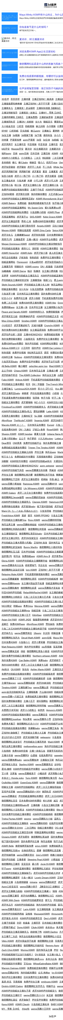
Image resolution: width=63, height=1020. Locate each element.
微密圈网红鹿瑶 (29, 579)
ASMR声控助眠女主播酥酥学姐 (31, 560)
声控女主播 (7, 474)
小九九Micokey (45, 438)
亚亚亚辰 (25, 864)
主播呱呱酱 (32, 692)
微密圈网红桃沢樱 (24, 474)
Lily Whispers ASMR (34, 488)
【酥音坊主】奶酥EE (49, 886)
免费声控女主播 (32, 981)
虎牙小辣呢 (34, 298)
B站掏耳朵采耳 (34, 352)
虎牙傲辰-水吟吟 (10, 918)
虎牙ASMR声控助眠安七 (44, 990)
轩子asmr (6, 868)
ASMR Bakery (9, 203)
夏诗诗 (28, 149)
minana (33, 882)
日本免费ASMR (9, 642)
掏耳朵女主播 (49, 375)
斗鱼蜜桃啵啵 (21, 882)
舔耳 (30, 515)
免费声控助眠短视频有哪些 (15, 189)
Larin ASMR (29, 909)
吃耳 (28, 384)
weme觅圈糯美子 (27, 773)
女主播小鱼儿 (54, 954)
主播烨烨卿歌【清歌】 (13, 117)
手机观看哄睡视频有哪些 (37, 574)
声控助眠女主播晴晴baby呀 (15, 805)
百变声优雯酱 (8, 791)
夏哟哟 (56, 130)
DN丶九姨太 (25, 429)
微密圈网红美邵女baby (30, 533)
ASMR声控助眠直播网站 (14, 207)
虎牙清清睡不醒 (31, 737)
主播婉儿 (46, 130)
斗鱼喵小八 (24, 642)
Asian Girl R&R (9, 619)
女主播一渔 (21, 307)
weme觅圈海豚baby (12, 760)
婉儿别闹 (40, 126)
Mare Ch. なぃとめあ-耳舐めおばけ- (20, 511)
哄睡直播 (55, 633)
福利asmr (6, 153)
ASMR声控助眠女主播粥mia (16, 610)
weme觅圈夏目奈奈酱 (36, 470)
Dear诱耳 (6, 443)
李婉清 (52, 470)
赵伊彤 (57, 764)
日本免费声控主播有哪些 (36, 977)
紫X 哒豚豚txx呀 (53, 207)
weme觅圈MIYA (49, 484)
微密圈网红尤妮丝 (41, 868)
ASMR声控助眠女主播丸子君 (16, 990)
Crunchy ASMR (52, 325)
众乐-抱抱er (44, 972)
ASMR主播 (7, 357)
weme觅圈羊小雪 (42, 719)
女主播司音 (20, 144)
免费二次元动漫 (9, 302)
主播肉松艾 (27, 416)
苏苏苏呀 (15, 99)
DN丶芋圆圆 (38, 384)
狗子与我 (45, 398)
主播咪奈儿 (7, 108)
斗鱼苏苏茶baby (10, 361)
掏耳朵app (50, 452)
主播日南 (45, 153)
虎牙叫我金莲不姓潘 (26, 941)
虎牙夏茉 (36, 171)
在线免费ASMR (9, 429)
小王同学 (25, 348)
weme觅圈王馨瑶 (10, 895)
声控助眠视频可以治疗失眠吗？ (17, 954)
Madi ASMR (54, 742)
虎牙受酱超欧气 (22, 325)
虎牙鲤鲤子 (55, 660)
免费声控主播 (20, 298)
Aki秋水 (5, 669)
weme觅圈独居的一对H (28, 791)
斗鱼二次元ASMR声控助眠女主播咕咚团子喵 (24, 628)
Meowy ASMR (9, 230)
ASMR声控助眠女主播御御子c (17, 873)
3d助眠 (55, 140)
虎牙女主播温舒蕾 (11, 221)
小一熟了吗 (37, 176)
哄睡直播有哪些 (9, 289)
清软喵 (35, 248)
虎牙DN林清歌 (44, 683)
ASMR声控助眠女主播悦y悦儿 (17, 411)
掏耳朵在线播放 (9, 257)
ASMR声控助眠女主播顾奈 (15, 823)
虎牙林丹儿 (7, 633)
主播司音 (53, 144)
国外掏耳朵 (54, 542)
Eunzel (50, 425)
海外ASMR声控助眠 (46, 904)
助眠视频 (29, 126)
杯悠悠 (41, 710)
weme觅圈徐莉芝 (47, 882)
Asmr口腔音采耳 (10, 886)
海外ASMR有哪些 (10, 665)
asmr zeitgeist (47, 465)
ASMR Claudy (22, 1004)
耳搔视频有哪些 (44, 456)
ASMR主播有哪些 (49, 248)
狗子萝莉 (31, 438)
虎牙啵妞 (21, 167)
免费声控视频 (19, 352)
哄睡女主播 (7, 787)
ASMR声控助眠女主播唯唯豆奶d (18, 198)
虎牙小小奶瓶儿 (28, 710)
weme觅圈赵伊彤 (10, 972)
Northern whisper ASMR (45, 656)
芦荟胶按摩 (15, 140)
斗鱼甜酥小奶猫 (38, 212)
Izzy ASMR (31, 570)
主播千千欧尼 (37, 189)
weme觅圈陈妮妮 (26, 683)
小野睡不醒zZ (9, 927)
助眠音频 (36, 610)
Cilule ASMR (37, 927)
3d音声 (52, 1016)
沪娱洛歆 (23, 257)
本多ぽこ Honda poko (13, 778)
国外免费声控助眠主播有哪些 (16, 656)
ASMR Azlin (26, 253)
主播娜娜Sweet (22, 235)
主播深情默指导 (9, 112)
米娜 (29, 180)
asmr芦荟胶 (29, 140)
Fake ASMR (8, 379)
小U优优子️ (7, 325)
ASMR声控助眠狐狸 (48, 579)
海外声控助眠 (31, 343)
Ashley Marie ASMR (41, 669)
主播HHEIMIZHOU (33, 334)
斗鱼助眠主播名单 (40, 1004)
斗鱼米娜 (21, 180)
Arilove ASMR (22, 379)
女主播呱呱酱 (44, 909)
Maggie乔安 (17, 149)
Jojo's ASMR (42, 855)
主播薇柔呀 (19, 239)
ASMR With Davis (11, 900)
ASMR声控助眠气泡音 (13, 470)
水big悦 (25, 1009)
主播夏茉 (53, 171)
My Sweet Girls (35, 207)
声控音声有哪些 (40, 1000)
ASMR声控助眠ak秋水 (40, 461)
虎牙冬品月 (7, 904)
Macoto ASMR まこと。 (14, 425)
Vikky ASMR (8, 941)
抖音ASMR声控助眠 (12, 592)
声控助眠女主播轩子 (12, 995)
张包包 (25, 669)
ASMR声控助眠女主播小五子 (16, 615)
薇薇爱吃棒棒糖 (41, 619)
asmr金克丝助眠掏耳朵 (13, 692)
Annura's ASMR (54, 710)
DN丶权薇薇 (46, 266)
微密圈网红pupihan (11, 719)
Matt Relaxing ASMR (12, 646)
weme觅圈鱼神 (31, 760)
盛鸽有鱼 (47, 135)
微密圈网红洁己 (46, 895)
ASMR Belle (8, 846)
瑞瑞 (54, 891)
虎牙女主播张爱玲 (30, 479)
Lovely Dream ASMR (45, 877)
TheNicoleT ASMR (23, 420)
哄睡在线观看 (24, 230)
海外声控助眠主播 (53, 746)
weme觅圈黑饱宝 (23, 633)
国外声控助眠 (8, 859)
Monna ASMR (28, 950)
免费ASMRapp (17, 624)
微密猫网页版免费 (24, 846)
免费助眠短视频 (52, 334)
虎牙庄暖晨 (50, 176)
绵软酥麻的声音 (27, 316)
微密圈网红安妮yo (11, 850)
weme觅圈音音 (39, 714)
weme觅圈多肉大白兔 (13, 565)
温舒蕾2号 (7, 556)
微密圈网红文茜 (45, 941)
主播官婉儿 (7, 388)
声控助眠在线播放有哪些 (14, 728)
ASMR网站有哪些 (49, 343)
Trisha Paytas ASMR (12, 818)
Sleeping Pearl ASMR (38, 859)
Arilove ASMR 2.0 (10, 348)
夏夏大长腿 (39, 434)
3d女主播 (6, 135)
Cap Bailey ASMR (28, 660)
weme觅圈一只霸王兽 (13, 696)
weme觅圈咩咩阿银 (51, 520)
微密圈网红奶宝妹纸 (12, 547)
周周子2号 (7, 239)
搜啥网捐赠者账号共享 (39, 203)
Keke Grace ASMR (52, 216)
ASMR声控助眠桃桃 (43, 814)
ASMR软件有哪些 (19, 461)
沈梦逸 (13, 773)
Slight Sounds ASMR (12, 284)
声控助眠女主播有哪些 (13, 384)
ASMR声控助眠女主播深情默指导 (45, 244)
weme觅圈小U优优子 (52, 769)
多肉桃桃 (6, 162)
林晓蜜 (25, 393)
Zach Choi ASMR (10, 950)
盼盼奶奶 (34, 257)
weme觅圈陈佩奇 (10, 588)
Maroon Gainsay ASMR (14, 968)
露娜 (39, 850)
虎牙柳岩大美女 (9, 764)
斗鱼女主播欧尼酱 (51, 805)
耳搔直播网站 (8, 216)
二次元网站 (30, 828)
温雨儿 (57, 818)
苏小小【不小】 (46, 388)
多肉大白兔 (51, 959)
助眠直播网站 (8, 262)
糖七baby (23, 162)
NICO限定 (7, 606)
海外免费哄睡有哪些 (12, 339)
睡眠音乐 (47, 121)
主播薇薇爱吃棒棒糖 (12, 103)
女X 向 (38, 121)
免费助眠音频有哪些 (37, 968)
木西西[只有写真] (10, 710)
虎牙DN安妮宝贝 (29, 538)
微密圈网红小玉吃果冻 (13, 809)
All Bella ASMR (9, 366)
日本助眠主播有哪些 (52, 923)
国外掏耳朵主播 (44, 950)
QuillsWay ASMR (10, 782)
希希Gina (28, 606)
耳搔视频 (17, 981)
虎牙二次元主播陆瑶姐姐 (48, 787)
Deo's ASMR (50, 918)
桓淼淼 (26, 923)
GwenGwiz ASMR (29, 782)
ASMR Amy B (43, 556)
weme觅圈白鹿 (40, 687)
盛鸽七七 (25, 248)
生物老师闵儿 (28, 850)
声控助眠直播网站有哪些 (30, 796)
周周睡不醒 (24, 171)
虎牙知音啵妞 (8, 167)
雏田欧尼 (46, 791)
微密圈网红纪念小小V (28, 723)
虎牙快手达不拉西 (51, 361)
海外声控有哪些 (32, 646)
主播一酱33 (32, 239)
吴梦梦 (5, 275)
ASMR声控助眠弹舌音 (31, 918)
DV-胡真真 (40, 954)
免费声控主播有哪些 (50, 257)
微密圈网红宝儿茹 (11, 551)
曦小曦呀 (22, 366)
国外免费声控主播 (30, 841)
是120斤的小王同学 (11, 737)
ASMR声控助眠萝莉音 (32, 900)
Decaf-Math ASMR (30, 637)
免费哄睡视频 (53, 312)
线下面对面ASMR (10, 841)
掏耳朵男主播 (8, 524)
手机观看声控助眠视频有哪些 (45, 379)
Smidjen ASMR (29, 321)
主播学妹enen (9, 683)
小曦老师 (42, 773)
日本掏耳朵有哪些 (36, 425)
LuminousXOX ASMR (25, 388)
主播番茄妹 (36, 280)
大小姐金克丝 (8, 126)
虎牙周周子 (7, 144)
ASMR (55, 153)
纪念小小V (7, 298)
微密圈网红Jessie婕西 (13, 497)
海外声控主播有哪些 (12, 977)
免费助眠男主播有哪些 (36, 696)
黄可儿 (48, 900)
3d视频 (16, 135)
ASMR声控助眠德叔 (25, 904)
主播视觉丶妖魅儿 (28, 112)
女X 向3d (23, 289)
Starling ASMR (26, 764)
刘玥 (19, 923)
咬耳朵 (17, 556)
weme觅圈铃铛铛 (38, 823)
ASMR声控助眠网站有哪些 (15, 212)
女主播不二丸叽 (9, 936)
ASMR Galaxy (9, 493)
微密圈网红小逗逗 (52, 936)
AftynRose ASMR (35, 624)
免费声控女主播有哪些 (48, 339)
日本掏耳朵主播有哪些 (28, 293)
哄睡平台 (50, 986)
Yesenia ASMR (41, 420)
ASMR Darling (50, 932)
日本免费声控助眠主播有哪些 (16, 814)
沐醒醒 (5, 461)
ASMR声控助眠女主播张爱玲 (38, 357)
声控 (56, 950)
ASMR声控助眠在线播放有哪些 (17, 601)
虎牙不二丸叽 (34, 167)
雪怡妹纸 (50, 624)
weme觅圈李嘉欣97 (12, 909)
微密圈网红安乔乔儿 (34, 986)
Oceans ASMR (9, 837)
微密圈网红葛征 (9, 1000)
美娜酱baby (34, 728)
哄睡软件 (19, 266)
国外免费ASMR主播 (51, 293)
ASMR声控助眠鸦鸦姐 (13, 914)
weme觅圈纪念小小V (34, 995)
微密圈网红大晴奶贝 (12, 597)
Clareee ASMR (39, 502)
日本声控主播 (36, 307)
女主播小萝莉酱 (50, 271)
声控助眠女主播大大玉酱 (33, 732)
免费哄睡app (8, 307)
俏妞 (23, 651)
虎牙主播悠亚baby (11, 393)
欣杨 (49, 678)
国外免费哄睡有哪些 (12, 701)
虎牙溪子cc (22, 216)
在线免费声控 (45, 755)
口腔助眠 (13, 130)
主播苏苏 (35, 923)
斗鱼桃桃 (6, 751)
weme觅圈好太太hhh (12, 828)
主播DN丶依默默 (25, 121)
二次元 (37, 158)
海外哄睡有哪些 (39, 194)
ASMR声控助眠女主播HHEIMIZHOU (20, 465)
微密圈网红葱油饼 (40, 837)
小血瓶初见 (29, 339)
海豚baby (43, 660)
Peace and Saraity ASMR (14, 312)
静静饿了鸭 (36, 932)
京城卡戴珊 (37, 325)
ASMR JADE (24, 619)
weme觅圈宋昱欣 (25, 855)
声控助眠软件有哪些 (12, 963)
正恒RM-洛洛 (40, 542)
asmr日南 (24, 153)
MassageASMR (42, 914)
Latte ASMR (52, 411)
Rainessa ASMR (31, 484)
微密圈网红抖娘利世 (34, 945)
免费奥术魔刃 (8, 723)
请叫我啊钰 (42, 701)
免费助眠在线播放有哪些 (14, 447)
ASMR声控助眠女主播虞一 (37, 891)
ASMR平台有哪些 (49, 239)
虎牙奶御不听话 (9, 375)
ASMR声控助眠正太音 (48, 316)
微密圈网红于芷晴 (11, 479)
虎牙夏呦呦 (27, 402)
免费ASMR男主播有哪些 (31, 302)
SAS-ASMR (35, 216)
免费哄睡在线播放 (11, 506)
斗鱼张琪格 (45, 511)
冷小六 (57, 135)
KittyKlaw (37, 615)
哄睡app (17, 606)
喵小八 (41, 162)
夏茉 (45, 171)
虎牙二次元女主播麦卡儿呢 (34, 665)
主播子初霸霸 (8, 923)
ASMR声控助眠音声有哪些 (26, 769)
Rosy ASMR (34, 520)
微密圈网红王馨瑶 (11, 864)
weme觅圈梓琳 (47, 782)
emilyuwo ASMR (49, 981)
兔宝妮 (49, 995)
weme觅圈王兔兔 (50, 728)
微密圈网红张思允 (11, 637)
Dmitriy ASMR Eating (12, 986)
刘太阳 (46, 633)
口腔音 (20, 126)
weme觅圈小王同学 (41, 1009)
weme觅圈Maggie (11, 583)
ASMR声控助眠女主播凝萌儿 (16, 502)
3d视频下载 (27, 135)
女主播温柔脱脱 (38, 330)
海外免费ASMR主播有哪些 (15, 330)
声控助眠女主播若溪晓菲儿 (15, 932)
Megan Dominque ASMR (14, 244)
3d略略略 (6, 271)
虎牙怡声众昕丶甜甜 (12, 334)
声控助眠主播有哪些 (12, 945)
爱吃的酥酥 (39, 411)
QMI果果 (17, 443)
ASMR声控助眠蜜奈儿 (34, 407)
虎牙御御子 (24, 1000)
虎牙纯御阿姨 (8, 855)
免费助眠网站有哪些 (12, 488)
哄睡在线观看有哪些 (12, 959)
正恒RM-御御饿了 (11, 732)
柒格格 (29, 914)
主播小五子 (29, 701)
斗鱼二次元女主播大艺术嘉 (37, 597)
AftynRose (7, 420)
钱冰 (29, 271)
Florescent (22, 262)
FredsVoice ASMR (11, 515)
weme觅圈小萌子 (28, 886)
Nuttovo (18, 357)
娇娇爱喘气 (31, 565)
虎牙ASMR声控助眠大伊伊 (46, 873)
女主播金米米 (8, 180)
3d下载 (38, 135)
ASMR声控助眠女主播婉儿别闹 (17, 452)
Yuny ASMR (31, 778)
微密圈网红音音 (9, 800)
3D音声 (5, 99)
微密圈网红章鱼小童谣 (38, 651)
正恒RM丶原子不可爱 (49, 570)
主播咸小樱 (52, 370)
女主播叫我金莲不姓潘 (32, 583)
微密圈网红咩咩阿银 (36, 705)
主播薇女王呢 (47, 760)
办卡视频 (51, 126)
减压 (55, 800)
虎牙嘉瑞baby (28, 506)
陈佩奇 (37, 271)
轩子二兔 (56, 398)
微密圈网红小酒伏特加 (50, 547)
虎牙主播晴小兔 (50, 185)
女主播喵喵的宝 (9, 533)
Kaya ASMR (8, 1004)
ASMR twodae (25, 434)
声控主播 (39, 452)
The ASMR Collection (30, 375)
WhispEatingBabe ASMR (45, 963)
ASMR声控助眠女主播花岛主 (24, 275)
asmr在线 (47, 637)
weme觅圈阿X (22, 755)
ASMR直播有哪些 (22, 868)
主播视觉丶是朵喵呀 (25, 108)
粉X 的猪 (47, 800)
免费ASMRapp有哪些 (12, 343)
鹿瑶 (46, 352)
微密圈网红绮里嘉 (37, 529)
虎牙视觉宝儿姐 (9, 316)
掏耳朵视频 (46, 841)
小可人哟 (38, 180)
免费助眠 (21, 203)
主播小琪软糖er (9, 438)
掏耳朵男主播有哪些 (12, 746)
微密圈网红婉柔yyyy (34, 959)
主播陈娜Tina (25, 687)
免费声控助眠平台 (32, 443)
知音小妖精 (7, 176)
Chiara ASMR (21, 370)
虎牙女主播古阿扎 (11, 538)
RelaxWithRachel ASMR (35, 592)
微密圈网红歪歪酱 (52, 850)
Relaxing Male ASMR (12, 574)
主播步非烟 (7, 755)
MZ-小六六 (39, 402)
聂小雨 (35, 864)
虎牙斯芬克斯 (22, 194)
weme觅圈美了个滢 (11, 678)
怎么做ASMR (46, 692)
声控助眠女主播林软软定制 (15, 280)
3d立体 (46, 140)
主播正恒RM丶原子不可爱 (37, 103)
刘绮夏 (5, 140)
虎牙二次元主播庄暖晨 (13, 705)
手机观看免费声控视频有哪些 (16, 398)
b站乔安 (6, 149)
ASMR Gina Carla (42, 230)
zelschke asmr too (38, 366)
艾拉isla (28, 963)
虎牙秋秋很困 (38, 235)
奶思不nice (51, 162)
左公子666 (7, 370)
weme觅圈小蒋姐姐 (11, 484)
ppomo (27, 818)
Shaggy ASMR (9, 434)
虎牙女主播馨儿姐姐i (12, 891)
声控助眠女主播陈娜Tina (14, 520)
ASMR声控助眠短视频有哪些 (16, 714)
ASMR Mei (50, 302)
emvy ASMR (41, 846)
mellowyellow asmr (33, 746)
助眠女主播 (7, 882)
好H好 (5, 130)
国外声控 (36, 348)
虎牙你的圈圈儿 (29, 895)
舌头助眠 (24, 130)
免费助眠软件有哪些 (25, 456)
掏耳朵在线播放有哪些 (30, 936)
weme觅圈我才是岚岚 (49, 588)
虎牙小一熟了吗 (22, 176)
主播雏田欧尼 (8, 121)
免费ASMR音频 (20, 751)
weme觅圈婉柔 (55, 529)
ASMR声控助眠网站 (25, 787)
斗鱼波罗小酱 (8, 293)
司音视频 (32, 144)
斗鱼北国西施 (36, 289)
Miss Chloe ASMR (11, 321)
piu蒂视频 (47, 646)
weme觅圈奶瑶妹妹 (35, 497)
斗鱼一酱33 (27, 877)
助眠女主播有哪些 (11, 402)
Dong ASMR (23, 927)
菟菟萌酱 (57, 646)
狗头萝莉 (27, 719)
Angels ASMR (44, 226)
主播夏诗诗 (55, 149)
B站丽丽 (46, 158)
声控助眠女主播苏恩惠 (35, 742)
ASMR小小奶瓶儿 (10, 158)
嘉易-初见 (6, 981)
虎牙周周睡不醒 (9, 171)
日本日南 (34, 153)
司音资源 (42, 144)
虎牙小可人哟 (51, 180)
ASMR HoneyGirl (10, 253)
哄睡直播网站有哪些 (45, 832)
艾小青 (5, 773)
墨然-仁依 (26, 221)
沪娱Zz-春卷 (39, 429)
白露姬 (34, 755)
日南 (15, 153)
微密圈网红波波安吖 (12, 742)
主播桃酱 (35, 805)
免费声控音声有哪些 (30, 361)
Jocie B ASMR (47, 864)
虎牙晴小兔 (7, 185)
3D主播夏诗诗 (40, 149)
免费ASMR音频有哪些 (44, 221)
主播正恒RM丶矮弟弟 (43, 99)
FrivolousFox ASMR (12, 407)
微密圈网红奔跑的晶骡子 (14, 529)
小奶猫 (55, 393)
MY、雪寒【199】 (11, 1009)
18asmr (37, 633)
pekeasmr (45, 737)
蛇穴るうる (7, 456)
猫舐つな (47, 280)
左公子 (22, 438)
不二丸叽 (47, 167)
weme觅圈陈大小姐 (42, 818)
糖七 (14, 162)
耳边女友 (42, 565)
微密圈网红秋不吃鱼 (44, 474)
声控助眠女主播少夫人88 (36, 284)
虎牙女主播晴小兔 (32, 185)
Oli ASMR (16, 669)
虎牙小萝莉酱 (38, 642)
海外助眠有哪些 (29, 972)
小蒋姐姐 (55, 859)
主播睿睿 (21, 859)
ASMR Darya (19, 271)
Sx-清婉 (38, 416)
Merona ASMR (41, 606)
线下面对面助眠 (45, 506)
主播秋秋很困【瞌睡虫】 (49, 108)
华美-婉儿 (54, 479)
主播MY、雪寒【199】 (50, 112)
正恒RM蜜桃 (8, 194)
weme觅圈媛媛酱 (10, 579)
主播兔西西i (32, 117)
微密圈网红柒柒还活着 (13, 570)
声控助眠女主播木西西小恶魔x (17, 542)
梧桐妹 (44, 479)
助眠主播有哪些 (45, 828)
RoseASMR (52, 429)
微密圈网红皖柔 (29, 588)
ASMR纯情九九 (36, 312)
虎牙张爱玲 (23, 837)
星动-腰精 (6, 769)
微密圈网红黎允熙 (48, 778)
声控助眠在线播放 (11, 248)
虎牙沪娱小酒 (40, 253)
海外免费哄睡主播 (52, 443)
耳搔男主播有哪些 (11, 416)
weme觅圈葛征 (9, 796)
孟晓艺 (5, 624)
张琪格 (36, 398)
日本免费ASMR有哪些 (30, 800)
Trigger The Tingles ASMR (41, 447)
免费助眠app (28, 556)
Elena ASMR (8, 560)
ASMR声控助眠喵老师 (44, 674)
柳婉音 (33, 162)
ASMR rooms (32, 266)
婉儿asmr (35, 130)
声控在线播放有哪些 (40, 393)
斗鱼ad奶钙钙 (36, 262)
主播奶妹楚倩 (46, 117)
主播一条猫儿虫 (37, 751)
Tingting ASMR (9, 687)
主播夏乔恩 (7, 266)
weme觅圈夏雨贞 (44, 764)
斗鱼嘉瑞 (56, 737)
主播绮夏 (25, 99)
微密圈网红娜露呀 (11, 877)
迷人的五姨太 (56, 253)
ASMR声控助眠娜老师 (34, 678)
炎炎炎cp (50, 927)
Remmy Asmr (52, 945)
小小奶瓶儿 (26, 158)
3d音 (39, 140)
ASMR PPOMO (41, 515)
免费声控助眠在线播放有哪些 (16, 674)
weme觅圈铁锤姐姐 (27, 524)
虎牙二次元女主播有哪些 (29, 493)
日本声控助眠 (28, 551)
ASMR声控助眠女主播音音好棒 (17, 832)
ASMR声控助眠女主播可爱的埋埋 (18, 226)
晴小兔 (18, 185)
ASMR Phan (53, 212)
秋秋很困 (6, 352)
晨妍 (24, 515)
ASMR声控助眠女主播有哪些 (40, 809)
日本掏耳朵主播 (37, 370)
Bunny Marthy (31, 547)
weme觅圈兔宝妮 (10, 651)
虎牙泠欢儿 (7, 235)
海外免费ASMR (9, 660)
